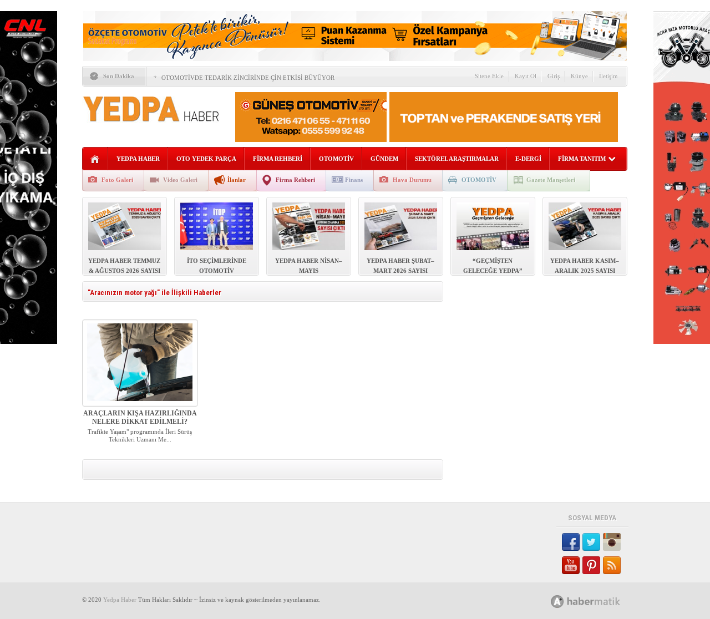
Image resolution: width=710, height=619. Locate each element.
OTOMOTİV (336, 158)
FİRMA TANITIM (582, 158)
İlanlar (236, 179)
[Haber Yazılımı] (597, 601)
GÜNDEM (384, 158)
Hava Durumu (412, 179)
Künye (579, 76)
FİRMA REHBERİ (277, 158)
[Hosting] (557, 601)
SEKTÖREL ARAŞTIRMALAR (457, 158)
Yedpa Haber (119, 599)
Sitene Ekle (489, 76)
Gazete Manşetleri (550, 179)
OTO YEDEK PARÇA (206, 158)
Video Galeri (180, 179)
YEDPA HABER (138, 158)
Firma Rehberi (295, 179)
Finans (354, 179)
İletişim (608, 76)
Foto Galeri (117, 179)
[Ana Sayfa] (95, 159)
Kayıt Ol (525, 76)
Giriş (553, 76)
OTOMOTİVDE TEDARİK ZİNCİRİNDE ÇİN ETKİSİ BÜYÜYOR (247, 77)
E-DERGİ (528, 158)
